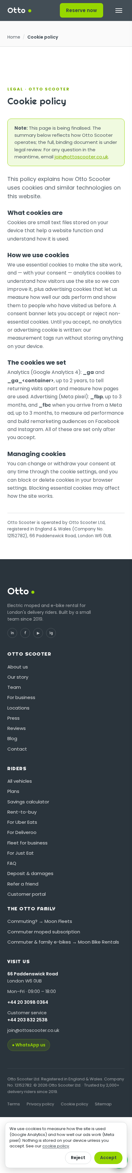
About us (17, 667)
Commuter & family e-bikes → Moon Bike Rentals (63, 942)
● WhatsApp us (28, 1045)
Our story (17, 677)
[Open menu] (119, 10)
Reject (78, 1157)
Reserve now (81, 10)
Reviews (16, 728)
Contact (17, 749)
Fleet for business (27, 843)
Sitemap (103, 1104)
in (12, 632)
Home (13, 37)
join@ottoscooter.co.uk (81, 156)
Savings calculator (28, 801)
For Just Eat (20, 853)
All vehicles (19, 781)
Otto (16, 10)
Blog (12, 738)
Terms (13, 1104)
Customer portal (26, 894)
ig (51, 632)
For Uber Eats (22, 822)
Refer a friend (22, 884)
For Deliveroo (22, 832)
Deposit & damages (30, 873)
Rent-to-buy (22, 812)
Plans (13, 791)
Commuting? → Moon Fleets (39, 921)
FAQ (11, 863)
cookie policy (55, 1146)
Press (13, 718)
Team (14, 687)
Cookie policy (74, 1104)
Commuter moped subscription (43, 931)
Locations (18, 708)
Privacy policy (40, 1104)
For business (21, 697)
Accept (108, 1157)
